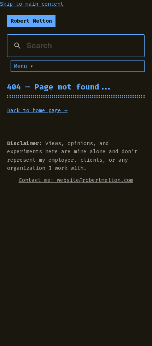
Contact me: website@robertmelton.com (76, 180)
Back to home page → (37, 110)
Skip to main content (32, 3)
